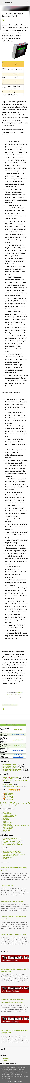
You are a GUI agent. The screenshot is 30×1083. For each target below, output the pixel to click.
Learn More (12, 1081)
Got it (20, 1081)
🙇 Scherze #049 (8, 796)
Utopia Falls (6, 830)
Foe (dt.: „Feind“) (8, 857)
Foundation (6, 819)
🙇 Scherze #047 (8, 799)
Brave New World (8, 816)
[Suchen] (28, 3)
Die (14, 802)
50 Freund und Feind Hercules (12, 841)
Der (11, 802)
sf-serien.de (8, 2)
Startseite (6, 1058)
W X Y (7, 805)
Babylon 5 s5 (13, 705)
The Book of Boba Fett (10, 815)
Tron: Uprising (7, 828)
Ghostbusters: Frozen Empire (12, 851)
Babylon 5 (5, 705)
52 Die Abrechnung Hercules (11, 838)
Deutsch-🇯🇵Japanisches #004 (12, 777)
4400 (4, 831)
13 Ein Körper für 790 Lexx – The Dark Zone (12, 901)
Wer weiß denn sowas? (10, 764)
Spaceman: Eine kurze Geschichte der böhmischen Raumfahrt (14, 854)
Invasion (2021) (8, 822)
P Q (15, 804)
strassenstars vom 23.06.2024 (12, 769)
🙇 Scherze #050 (8, 794)
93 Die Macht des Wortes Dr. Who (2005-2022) (13, 934)
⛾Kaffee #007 (7, 784)
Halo (4, 821)
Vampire (5, 1060)
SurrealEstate (7, 824)
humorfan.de (18, 745)
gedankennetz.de (18, 740)
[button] (3, 20)
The (27, 804)
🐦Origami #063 (8, 779)
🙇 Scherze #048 (8, 798)
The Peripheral (7, 813)
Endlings (5, 818)
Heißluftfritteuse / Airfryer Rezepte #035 (15, 780)
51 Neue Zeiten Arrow (7, 885)
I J (27, 802)
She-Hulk (6, 812)
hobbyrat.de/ (18, 729)
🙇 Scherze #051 (8, 793)
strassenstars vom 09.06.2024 (12, 770)
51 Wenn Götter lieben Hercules (12, 840)
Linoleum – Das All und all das (12, 852)
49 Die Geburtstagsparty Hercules (13, 843)
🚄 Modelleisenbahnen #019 (11, 786)
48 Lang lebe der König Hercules (12, 844)
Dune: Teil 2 (6, 858)
